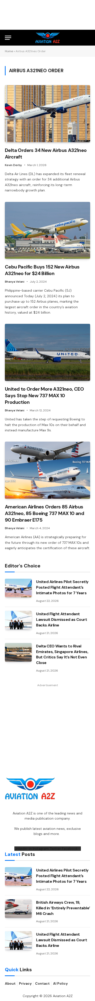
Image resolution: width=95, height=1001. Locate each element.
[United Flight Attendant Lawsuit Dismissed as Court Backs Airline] (18, 620)
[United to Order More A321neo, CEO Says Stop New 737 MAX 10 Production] (47, 352)
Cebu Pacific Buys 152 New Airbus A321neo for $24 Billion (42, 270)
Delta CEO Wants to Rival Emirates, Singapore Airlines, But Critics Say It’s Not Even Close (62, 654)
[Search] (88, 37)
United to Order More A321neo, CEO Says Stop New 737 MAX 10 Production (44, 395)
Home (9, 51)
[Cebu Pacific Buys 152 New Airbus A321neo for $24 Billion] (47, 230)
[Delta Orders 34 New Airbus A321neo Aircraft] (47, 113)
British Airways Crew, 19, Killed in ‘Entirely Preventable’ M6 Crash (63, 908)
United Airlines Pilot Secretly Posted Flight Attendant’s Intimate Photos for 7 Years (62, 587)
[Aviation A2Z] (47, 38)
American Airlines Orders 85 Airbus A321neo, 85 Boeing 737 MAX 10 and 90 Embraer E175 (44, 513)
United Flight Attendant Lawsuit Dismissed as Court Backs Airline (61, 619)
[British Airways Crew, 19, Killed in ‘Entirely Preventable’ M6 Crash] (18, 908)
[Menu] (8, 37)
